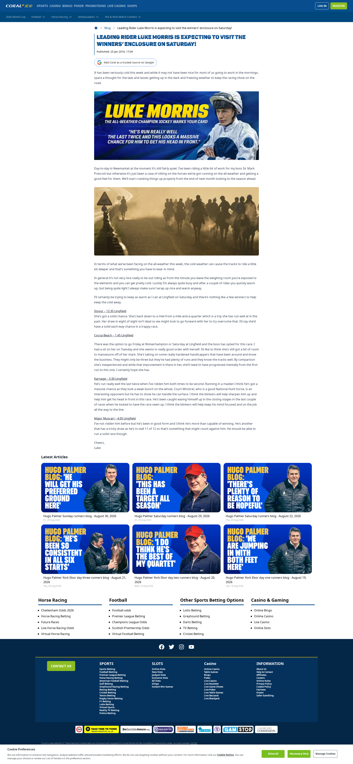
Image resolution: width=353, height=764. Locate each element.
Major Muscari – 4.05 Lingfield (115, 418)
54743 (194, 743)
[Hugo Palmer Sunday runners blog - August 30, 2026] (85, 487)
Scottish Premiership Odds (130, 628)
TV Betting (190, 628)
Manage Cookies (325, 753)
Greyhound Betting (196, 616)
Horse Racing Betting (56, 616)
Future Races (50, 622)
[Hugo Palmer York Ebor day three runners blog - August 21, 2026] (85, 549)
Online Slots (262, 628)
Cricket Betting (193, 634)
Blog (107, 28)
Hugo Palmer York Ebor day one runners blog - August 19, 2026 (266, 580)
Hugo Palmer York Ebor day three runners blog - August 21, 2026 (84, 580)
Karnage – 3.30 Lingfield (110, 379)
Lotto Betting (192, 610)
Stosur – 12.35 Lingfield (110, 311)
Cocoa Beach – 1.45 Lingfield (113, 335)
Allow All (273, 753)
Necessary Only (299, 753)
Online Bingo (263, 610)
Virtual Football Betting (128, 634)
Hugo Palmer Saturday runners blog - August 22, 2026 (263, 516)
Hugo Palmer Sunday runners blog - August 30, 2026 (79, 516)
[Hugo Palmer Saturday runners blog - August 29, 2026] (176, 487)
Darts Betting (192, 622)
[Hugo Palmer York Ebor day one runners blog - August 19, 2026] (268, 549)
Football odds (121, 610)
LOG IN (322, 6)
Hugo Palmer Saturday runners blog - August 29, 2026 (172, 516)
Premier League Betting (128, 616)
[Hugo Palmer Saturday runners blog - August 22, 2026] (268, 487)
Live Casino (262, 622)
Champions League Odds (129, 622)
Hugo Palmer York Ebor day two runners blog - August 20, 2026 (175, 580)
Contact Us (61, 666)
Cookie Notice (225, 754)
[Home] (96, 28)
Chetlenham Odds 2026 (57, 610)
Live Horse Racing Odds (57, 628)
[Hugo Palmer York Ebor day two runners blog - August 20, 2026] (176, 549)
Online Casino (263, 616)
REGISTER (339, 6)
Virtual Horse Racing (55, 634)
